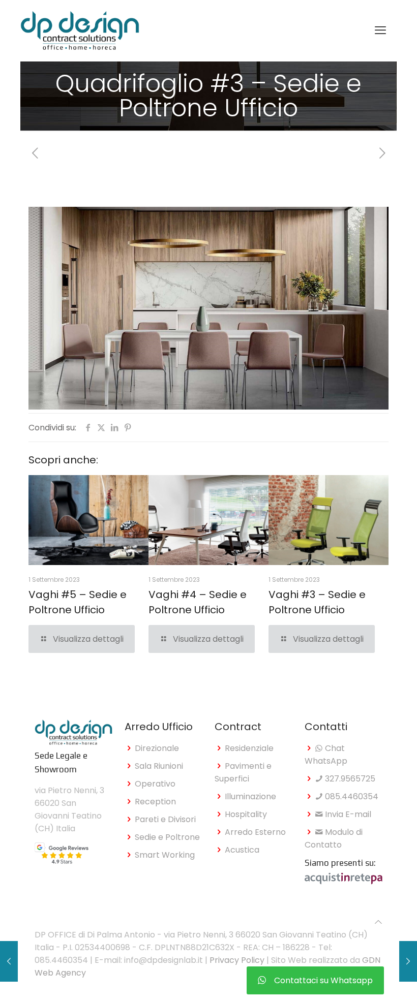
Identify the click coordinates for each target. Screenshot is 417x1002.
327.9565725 (349, 779)
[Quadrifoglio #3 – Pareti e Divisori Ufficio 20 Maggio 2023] (408, 961)
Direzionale (157, 748)
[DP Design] (79, 30)
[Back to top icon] (378, 922)
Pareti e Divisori (165, 819)
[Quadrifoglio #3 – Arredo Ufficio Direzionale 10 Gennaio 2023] (9, 961)
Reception (155, 801)
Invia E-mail (347, 814)
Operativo (155, 784)
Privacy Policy (237, 960)
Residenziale (249, 748)
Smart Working (165, 855)
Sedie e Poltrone (167, 837)
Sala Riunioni (159, 766)
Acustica (242, 850)
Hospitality (246, 814)
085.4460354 (350, 796)
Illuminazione (250, 796)
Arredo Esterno (255, 832)
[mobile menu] (380, 30)
